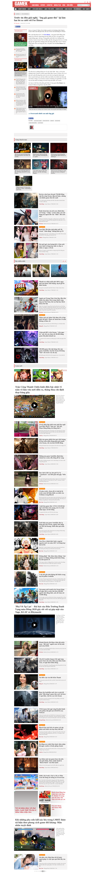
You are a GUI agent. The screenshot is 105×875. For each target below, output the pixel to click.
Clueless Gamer (38, 120)
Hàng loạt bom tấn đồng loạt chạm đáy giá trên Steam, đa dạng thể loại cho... (58, 172)
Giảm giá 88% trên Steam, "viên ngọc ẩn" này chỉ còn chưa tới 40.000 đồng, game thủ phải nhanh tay (51, 334)
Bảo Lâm (41, 502)
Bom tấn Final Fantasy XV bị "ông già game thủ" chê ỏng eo (21, 55)
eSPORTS (43, 5)
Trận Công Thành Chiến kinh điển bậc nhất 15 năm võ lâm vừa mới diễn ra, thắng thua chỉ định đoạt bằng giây (39, 390)
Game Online (47, 204)
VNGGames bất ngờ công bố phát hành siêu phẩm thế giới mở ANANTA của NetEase (52, 710)
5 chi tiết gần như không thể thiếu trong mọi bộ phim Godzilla (52, 575)
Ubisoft (52, 120)
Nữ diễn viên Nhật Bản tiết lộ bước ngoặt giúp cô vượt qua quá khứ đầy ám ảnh (52, 859)
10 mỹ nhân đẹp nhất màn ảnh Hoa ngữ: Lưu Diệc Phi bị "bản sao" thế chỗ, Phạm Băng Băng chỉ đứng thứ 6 (52, 426)
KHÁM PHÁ (49, 5)
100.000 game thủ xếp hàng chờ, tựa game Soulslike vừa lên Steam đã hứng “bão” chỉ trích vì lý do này (52, 350)
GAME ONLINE (68, 9)
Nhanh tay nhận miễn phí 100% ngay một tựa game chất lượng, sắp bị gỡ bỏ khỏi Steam (51, 283)
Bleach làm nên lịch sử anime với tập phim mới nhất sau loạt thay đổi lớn (51, 728)
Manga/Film (45, 237)
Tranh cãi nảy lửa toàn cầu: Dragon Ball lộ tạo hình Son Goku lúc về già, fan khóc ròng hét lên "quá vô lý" (21, 110)
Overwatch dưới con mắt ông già (42, 113)
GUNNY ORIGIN (22, 9)
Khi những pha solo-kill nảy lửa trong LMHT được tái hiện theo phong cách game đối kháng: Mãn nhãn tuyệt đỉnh (40, 822)
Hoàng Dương (42, 720)
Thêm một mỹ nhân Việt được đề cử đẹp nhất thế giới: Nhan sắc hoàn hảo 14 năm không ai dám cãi (52, 319)
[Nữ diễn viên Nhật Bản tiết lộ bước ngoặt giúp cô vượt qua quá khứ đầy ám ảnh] (26, 861)
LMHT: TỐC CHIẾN (49, 9)
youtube (87, 2)
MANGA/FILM (57, 5)
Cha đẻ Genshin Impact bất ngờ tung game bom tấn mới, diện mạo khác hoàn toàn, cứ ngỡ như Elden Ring (52, 660)
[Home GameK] (15, 8)
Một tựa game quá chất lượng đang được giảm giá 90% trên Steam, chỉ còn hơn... (22, 155)
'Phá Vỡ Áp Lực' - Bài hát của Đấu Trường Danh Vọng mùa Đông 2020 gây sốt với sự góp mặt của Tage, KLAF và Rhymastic (39, 609)
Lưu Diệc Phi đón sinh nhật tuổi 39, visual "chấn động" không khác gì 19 (51, 230)
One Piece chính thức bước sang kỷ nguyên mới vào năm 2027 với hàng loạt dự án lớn (52, 543)
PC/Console (25, 14)
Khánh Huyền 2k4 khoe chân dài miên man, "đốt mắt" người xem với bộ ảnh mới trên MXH (51, 644)
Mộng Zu (41, 683)
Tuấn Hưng (41, 204)
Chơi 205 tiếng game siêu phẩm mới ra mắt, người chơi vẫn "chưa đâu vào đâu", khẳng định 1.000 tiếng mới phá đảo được (20, 81)
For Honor (47, 34)
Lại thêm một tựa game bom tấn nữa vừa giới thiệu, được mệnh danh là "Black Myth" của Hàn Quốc (51, 760)
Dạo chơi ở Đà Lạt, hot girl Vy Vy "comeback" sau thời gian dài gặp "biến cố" (52, 474)
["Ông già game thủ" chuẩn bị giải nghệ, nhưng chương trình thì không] (20, 37)
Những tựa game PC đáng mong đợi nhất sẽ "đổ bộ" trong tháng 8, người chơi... (23, 188)
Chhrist (40, 237)
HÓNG (63, 5)
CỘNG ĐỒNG (70, 5)
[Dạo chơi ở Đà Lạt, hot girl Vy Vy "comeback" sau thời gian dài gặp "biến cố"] (26, 479)
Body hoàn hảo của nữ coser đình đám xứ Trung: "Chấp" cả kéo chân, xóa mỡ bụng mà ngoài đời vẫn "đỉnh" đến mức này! (52, 213)
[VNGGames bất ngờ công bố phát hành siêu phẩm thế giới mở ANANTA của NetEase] (26, 715)
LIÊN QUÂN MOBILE (38, 9)
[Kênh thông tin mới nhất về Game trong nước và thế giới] (21, 4)
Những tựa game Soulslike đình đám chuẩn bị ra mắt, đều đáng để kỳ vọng (51, 457)
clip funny (40, 122)
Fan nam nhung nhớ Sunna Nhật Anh (56, 807)
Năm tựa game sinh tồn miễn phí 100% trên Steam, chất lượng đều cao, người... (40, 155)
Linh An (41, 752)
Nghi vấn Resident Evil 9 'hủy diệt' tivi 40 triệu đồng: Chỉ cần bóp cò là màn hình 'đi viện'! (21, 88)
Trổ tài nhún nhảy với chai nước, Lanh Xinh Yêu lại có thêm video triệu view (25, 810)
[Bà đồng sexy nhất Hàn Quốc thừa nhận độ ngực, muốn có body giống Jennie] (26, 748)
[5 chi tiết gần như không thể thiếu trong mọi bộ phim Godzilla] (26, 579)
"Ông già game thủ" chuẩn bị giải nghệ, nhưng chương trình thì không (20, 44)
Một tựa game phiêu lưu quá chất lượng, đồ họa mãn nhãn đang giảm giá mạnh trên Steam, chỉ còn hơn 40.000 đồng (52, 441)
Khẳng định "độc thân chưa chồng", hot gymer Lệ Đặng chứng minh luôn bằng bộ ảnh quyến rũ (52, 557)
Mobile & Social (47, 223)
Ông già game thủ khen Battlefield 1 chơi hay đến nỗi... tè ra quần (20, 50)
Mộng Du (41, 326)
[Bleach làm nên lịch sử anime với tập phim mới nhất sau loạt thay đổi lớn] (26, 732)
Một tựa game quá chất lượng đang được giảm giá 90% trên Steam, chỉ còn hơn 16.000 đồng (20, 73)
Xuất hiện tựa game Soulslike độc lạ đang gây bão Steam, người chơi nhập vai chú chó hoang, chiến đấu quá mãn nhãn (51, 525)
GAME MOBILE (35, 5)
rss (90, 2)
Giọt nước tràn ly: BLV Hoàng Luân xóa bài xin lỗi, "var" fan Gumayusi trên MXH (20, 95)
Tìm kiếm (89, 5)
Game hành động (33, 122)
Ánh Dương (41, 786)
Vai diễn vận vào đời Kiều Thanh (50, 677)
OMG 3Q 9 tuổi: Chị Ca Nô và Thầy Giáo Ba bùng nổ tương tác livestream (51, 776)
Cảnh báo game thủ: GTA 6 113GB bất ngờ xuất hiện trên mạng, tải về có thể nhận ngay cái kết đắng (52, 507)
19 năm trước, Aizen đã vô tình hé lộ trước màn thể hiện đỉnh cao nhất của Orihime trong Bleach (51, 493)
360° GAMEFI (86, 9)
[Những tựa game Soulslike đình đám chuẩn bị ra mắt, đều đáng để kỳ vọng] (26, 462)
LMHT (29, 9)
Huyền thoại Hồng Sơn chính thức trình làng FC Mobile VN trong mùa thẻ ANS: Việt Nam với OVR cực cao (58, 796)
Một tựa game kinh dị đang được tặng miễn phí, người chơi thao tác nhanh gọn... (58, 155)
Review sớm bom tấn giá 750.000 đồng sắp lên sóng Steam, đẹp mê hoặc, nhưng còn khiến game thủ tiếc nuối (52, 196)
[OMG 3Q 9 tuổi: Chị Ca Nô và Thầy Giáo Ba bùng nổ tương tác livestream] (26, 782)
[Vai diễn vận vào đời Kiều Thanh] (26, 682)
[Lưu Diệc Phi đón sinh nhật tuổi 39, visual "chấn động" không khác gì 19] (26, 234)
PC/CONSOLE (77, 9)
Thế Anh (41, 223)
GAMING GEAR (59, 9)
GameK (17, 14)
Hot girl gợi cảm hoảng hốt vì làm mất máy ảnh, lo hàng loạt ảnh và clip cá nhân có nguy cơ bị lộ (51, 246)
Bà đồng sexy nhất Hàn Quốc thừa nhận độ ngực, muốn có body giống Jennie (52, 745)
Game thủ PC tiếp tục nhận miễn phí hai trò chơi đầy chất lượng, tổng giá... (40, 172)
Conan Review (46, 120)
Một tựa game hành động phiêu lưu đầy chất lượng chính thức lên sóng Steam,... (22, 172)
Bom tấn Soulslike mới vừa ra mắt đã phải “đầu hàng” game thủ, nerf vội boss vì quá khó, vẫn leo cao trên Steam (52, 694)
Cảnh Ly (41, 435)
